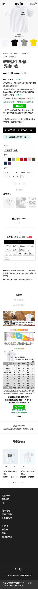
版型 (6, 145)
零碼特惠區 (7, 537)
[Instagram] (20, 569)
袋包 (4, 533)
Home (5, 54)
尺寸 (6, 168)
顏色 (6, 155)
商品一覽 (14, 54)
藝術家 (5, 529)
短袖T (10, 429)
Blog (4, 503)
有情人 (26, 429)
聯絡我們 (6, 499)
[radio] (8, 149)
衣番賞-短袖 (12, 237)
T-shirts (23, 54)
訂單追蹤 (6, 511)
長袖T (32, 429)
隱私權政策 (7, 518)
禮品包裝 (16, 219)
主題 (5, 57)
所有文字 (13, 57)
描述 (19, 295)
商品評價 (19, 305)
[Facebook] (15, 569)
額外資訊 (19, 300)
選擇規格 (14, 466)
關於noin (6, 496)
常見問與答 (7, 514)
